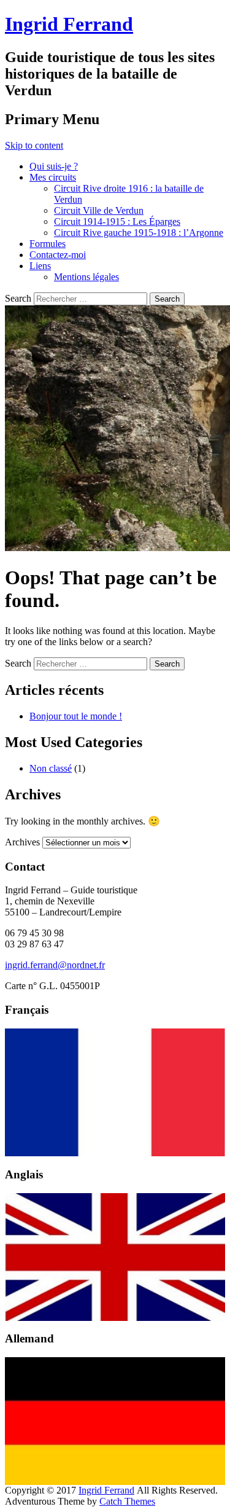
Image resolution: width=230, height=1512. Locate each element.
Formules (47, 243)
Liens (40, 265)
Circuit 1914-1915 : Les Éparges (117, 221)
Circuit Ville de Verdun (99, 210)
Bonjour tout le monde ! (75, 716)
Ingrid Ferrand (69, 24)
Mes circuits (52, 177)
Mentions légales (86, 277)
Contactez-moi (57, 254)
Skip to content (34, 145)
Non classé (50, 768)
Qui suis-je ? (53, 166)
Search (18, 298)
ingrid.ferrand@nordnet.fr (55, 965)
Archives (22, 842)
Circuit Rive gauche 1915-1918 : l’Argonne (138, 232)
